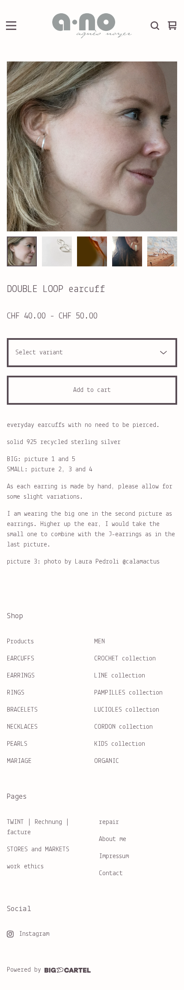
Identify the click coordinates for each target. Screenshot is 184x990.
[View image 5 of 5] (162, 251)
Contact (111, 873)
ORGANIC (106, 761)
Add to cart (92, 390)
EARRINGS (21, 675)
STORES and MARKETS (38, 849)
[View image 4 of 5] (127, 251)
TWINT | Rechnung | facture (38, 827)
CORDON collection (123, 727)
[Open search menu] (155, 25)
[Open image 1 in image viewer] (92, 146)
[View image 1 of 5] (22, 251)
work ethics (25, 866)
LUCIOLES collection (126, 710)
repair (109, 822)
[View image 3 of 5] (92, 251)
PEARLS (17, 744)
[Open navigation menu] (11, 25)
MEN (99, 641)
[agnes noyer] (92, 25)
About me (112, 839)
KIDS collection (119, 744)
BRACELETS (22, 710)
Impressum (114, 856)
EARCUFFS (20, 658)
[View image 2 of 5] (57, 251)
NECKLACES (22, 727)
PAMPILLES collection (128, 692)
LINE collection (119, 675)
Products (20, 641)
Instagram (34, 934)
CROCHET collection (125, 658)
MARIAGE (19, 761)
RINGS (15, 692)
